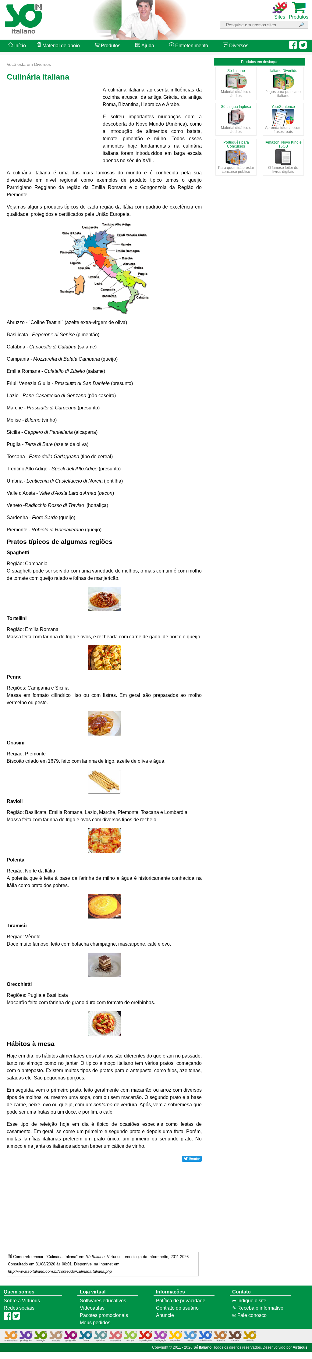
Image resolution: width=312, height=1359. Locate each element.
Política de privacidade (180, 1300)
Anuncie (165, 1315)
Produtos (110, 45)
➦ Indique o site (249, 1300)
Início (19, 45)
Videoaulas (92, 1308)
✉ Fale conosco (249, 1315)
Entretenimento (191, 45)
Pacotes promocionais (104, 1315)
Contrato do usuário (177, 1308)
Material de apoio (60, 45)
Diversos (238, 45)
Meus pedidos (95, 1322)
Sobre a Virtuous (22, 1300)
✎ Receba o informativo (257, 1308)
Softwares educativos (103, 1300)
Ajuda (147, 45)
